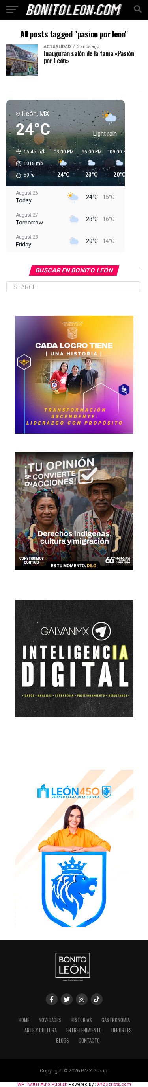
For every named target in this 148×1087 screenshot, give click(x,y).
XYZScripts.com (114, 1084)
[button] (28, 163)
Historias (81, 1020)
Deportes (121, 1030)
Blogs (62, 1040)
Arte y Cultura (40, 1030)
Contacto (89, 1040)
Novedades (50, 1020)
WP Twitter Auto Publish (42, 1084)
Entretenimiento (84, 1030)
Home (24, 1020)
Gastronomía (115, 1020)
